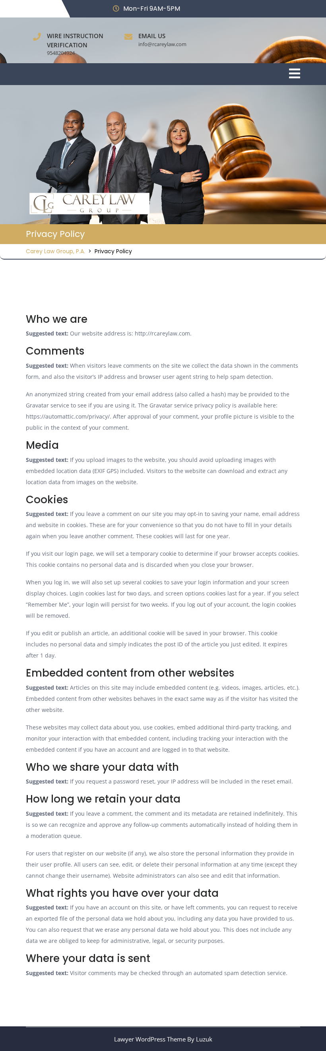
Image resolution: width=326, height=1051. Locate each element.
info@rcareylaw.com (162, 44)
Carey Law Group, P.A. (55, 251)
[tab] (294, 74)
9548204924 (61, 52)
